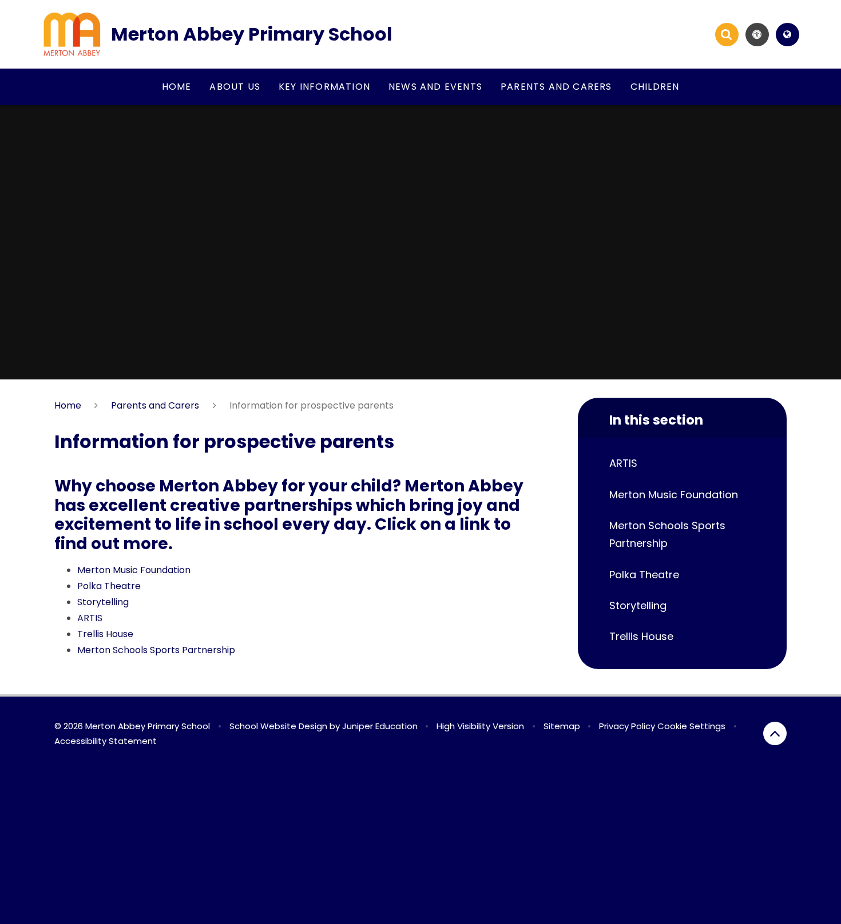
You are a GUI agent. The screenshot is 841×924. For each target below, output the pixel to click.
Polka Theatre (109, 586)
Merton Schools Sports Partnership (156, 650)
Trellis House (105, 634)
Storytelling (103, 602)
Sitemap (562, 726)
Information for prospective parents (311, 405)
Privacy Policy (627, 726)
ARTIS (89, 618)
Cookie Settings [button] (691, 726)
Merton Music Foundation (134, 570)
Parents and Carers (155, 405)
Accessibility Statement (105, 741)
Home (67, 405)
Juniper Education (380, 726)
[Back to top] (775, 733)
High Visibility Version (480, 726)
